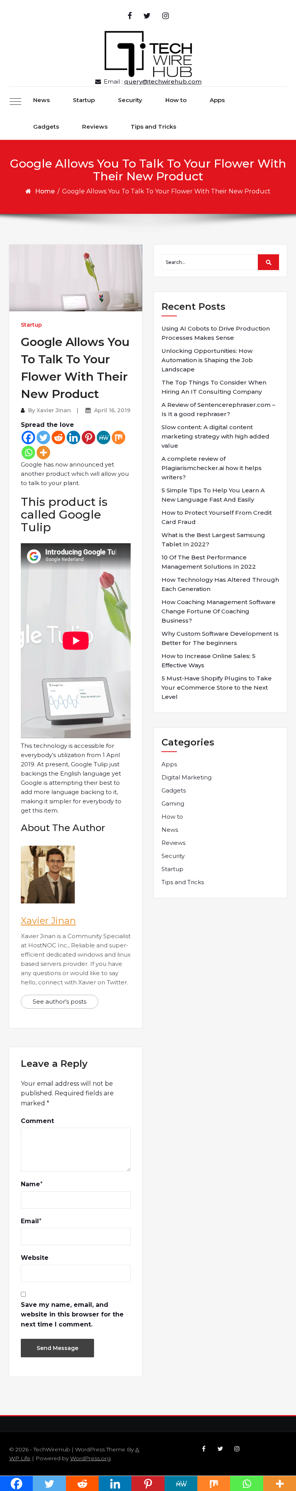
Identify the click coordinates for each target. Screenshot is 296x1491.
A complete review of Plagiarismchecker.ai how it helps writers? (211, 468)
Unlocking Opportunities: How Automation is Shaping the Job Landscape (207, 360)
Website (35, 1257)
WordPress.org (90, 1458)
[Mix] (118, 437)
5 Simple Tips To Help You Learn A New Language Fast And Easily (213, 495)
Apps (217, 100)
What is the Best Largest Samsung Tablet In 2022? (213, 539)
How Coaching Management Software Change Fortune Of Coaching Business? (218, 611)
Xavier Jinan (54, 410)
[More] (43, 452)
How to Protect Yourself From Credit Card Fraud (216, 517)
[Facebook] (28, 437)
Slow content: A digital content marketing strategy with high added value (215, 436)
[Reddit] (58, 437)
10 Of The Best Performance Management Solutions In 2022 (208, 562)
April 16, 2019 (112, 410)
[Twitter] (43, 437)
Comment (37, 1121)
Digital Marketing (186, 777)
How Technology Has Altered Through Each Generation (220, 584)
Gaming (172, 803)
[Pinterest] (88, 437)
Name (30, 1184)
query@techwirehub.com (163, 81)
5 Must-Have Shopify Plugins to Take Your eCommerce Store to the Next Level (216, 687)
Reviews (95, 126)
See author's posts (59, 1001)
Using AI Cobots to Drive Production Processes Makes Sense (215, 333)
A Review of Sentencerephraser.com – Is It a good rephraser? (218, 409)
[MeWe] (103, 437)
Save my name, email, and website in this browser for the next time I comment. (72, 1314)
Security (130, 100)
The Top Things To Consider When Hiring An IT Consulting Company (213, 387)
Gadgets (46, 126)
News (41, 100)
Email (30, 1221)
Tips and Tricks (153, 126)
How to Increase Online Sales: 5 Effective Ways (208, 660)
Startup (84, 100)
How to (176, 100)
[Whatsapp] (28, 452)
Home (45, 191)
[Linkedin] (73, 437)
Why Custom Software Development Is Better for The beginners (220, 638)
